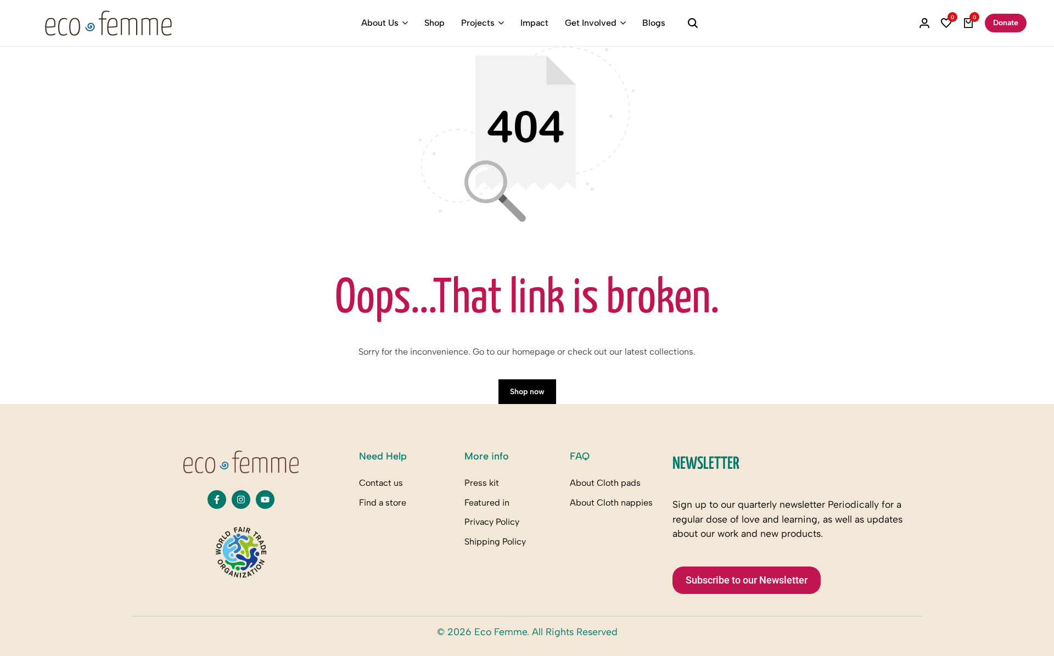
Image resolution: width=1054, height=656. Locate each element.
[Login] (924, 23)
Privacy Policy (491, 522)
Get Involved (590, 23)
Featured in (486, 502)
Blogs (653, 23)
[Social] (217, 499)
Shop (434, 23)
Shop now (527, 391)
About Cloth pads (605, 483)
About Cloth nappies (611, 502)
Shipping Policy (495, 541)
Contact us (381, 483)
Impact (534, 23)
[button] (946, 23)
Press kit (481, 483)
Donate (1005, 22)
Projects (478, 23)
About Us (380, 23)
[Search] (693, 23)
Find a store (382, 502)
